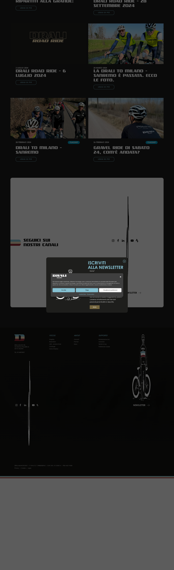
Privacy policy (90, 294)
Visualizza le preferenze (110, 290)
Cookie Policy (82, 294)
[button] (120, 277)
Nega (87, 290)
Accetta (63, 290)
